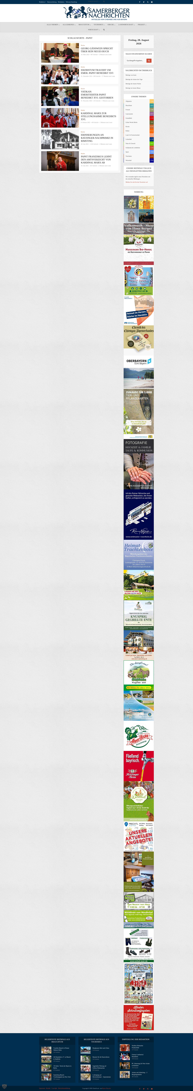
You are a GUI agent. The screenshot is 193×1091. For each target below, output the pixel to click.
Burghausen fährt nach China (101, 1048)
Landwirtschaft (125, 24)
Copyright (54, 1088)
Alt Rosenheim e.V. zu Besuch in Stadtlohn (62, 1058)
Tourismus (98, 24)
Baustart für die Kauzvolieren (101, 1057)
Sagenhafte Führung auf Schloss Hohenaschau (99, 1067)
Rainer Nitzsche (106, 1088)
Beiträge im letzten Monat (133, 88)
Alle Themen (52, 24)
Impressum (42, 1088)
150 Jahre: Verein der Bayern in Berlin (62, 1067)
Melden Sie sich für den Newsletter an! (137, 182)
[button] (4, 1086)
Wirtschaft (93, 29)
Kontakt (48, 1088)
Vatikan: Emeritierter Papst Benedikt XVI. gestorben (97, 94)
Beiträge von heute (131, 75)
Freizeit (141, 24)
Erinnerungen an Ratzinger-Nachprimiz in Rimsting (97, 138)
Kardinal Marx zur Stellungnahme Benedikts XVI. (98, 116)
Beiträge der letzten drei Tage (134, 79)
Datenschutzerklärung (64, 1088)
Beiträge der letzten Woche (133, 84)
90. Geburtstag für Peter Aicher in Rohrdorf (141, 1064)
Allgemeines (68, 24)
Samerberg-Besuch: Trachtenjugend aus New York (62, 1076)
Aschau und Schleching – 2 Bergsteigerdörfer (139, 1073)
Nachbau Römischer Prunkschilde (137, 1046)
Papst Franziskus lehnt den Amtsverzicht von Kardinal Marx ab (96, 159)
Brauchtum (84, 24)
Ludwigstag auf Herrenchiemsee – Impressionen (102, 1076)
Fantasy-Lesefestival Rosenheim (137, 1055)
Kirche (111, 24)
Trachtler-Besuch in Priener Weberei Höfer (61, 1049)
